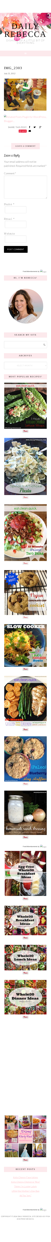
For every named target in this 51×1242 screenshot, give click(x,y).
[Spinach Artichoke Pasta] (25, 493)
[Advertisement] (25, 1066)
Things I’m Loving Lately (25, 1186)
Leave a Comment (25, 146)
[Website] (24, 233)
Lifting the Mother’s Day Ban (25, 1191)
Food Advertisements (30, 271)
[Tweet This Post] (35, 127)
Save (24, 131)
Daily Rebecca (25, 30)
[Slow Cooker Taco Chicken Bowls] (25, 665)
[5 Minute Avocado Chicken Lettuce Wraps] (25, 427)
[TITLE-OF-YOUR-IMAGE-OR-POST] (25, 895)
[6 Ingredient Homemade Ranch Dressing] (25, 833)
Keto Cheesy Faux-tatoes (25, 1177)
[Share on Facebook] (30, 127)
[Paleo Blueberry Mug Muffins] (25, 780)
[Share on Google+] (40, 127)
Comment (10, 173)
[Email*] (24, 219)
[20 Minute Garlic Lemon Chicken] (25, 725)
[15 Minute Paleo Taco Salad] (25, 559)
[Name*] (24, 204)
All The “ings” (25, 1195)
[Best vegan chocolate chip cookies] (25, 613)
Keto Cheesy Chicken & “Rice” (25, 1181)
